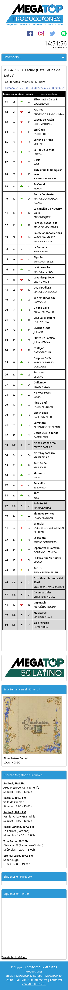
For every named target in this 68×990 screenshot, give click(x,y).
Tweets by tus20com (14, 957)
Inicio (9, 975)
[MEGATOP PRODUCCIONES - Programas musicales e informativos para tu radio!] (34, 24)
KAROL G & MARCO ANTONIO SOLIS (48, 237)
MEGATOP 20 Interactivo (31, 980)
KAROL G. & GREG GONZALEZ (43, 362)
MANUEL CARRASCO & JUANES (46, 198)
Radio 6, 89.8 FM (14, 783)
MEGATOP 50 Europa (29, 975)
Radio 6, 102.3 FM (14, 798)
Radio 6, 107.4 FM (14, 812)
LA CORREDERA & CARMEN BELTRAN (49, 528)
